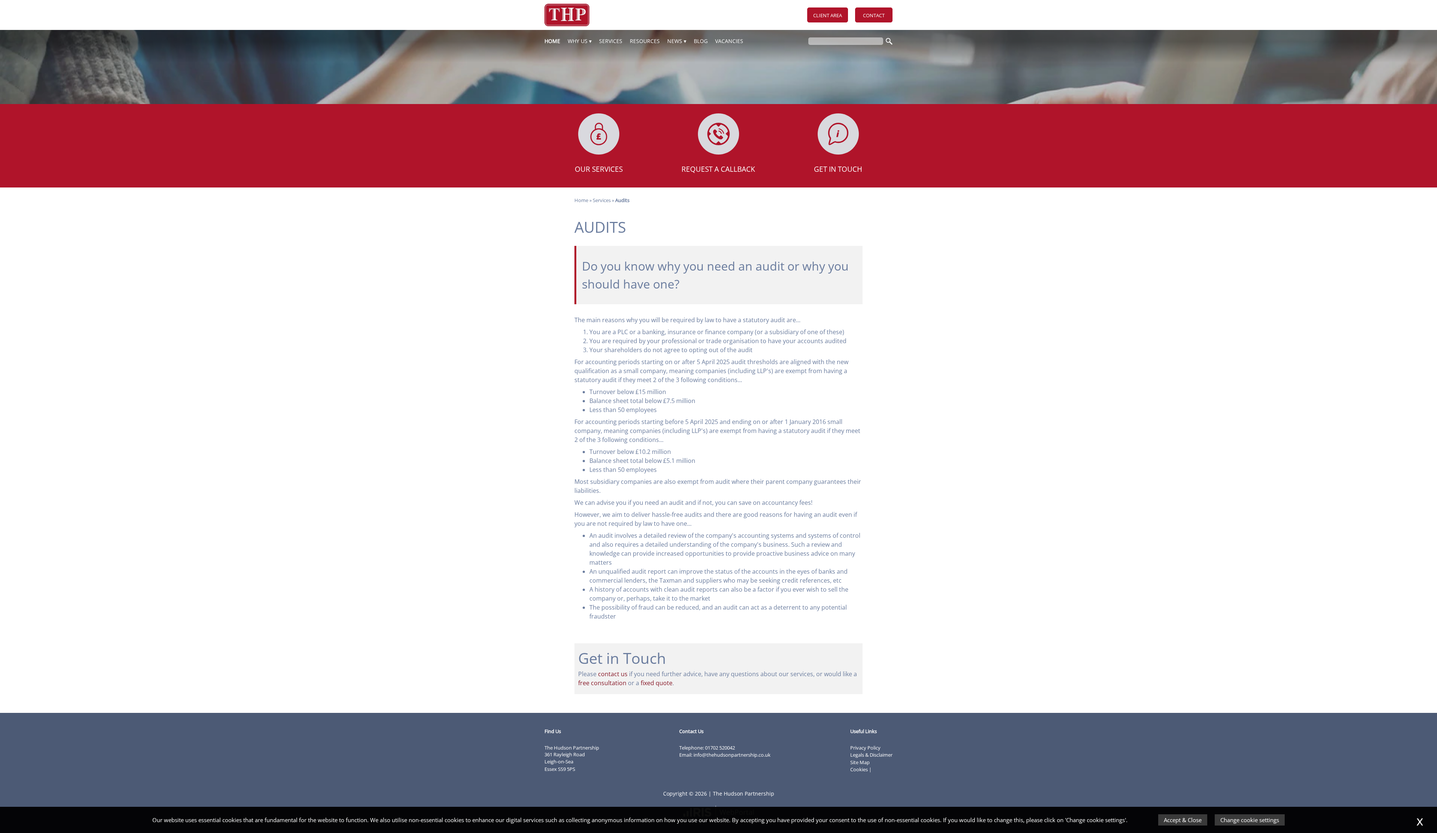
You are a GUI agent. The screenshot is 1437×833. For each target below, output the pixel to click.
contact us (613, 674)
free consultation (602, 683)
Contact (874, 15)
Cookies (859, 769)
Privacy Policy (865, 747)
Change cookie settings (1249, 820)
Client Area (827, 15)
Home (552, 41)
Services (610, 41)
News (674, 41)
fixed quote (656, 683)
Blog (701, 41)
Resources (645, 41)
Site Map (860, 762)
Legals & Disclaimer (871, 754)
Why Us (578, 41)
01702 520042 (720, 747)
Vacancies (729, 41)
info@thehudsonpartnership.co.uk (732, 754)
